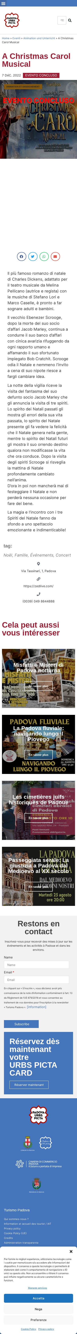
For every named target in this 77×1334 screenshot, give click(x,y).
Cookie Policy (28, 1329)
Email (8, 972)
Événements (41, 555)
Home (5, 38)
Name (8, 957)
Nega (38, 1309)
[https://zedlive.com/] (38, 579)
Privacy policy (46, 1329)
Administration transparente (21, 1242)
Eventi (16, 38)
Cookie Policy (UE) (15, 1233)
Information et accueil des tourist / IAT (27, 1223)
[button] (71, 1251)
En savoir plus (38, 686)
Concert (63, 555)
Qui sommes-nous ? (16, 1219)
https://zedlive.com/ (38, 586)
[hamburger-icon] (61, 20)
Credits (8, 1237)
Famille (21, 555)
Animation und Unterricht (39, 38)
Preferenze (39, 1320)
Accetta (38, 1298)
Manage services (37, 1287)
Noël (8, 555)
